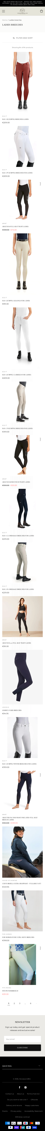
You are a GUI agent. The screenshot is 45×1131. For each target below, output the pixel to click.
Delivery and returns (14, 1105)
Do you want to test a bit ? (17, 1100)
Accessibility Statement (33, 1111)
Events (5, 1111)
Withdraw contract (22, 1117)
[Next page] (36, 1003)
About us (20, 1094)
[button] (3, 11)
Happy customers (32, 1105)
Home (5, 20)
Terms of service (33, 1094)
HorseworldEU (25, 1079)
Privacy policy (16, 1111)
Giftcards (34, 1100)
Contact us (10, 1094)
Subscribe (22, 1048)
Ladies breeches (15, 20)
